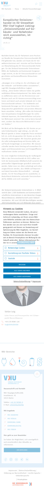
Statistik (11, 259)
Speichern (22, 265)
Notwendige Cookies (16, 248)
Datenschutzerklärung (26, 243)
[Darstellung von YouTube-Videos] (5, 253)
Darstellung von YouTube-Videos (21, 253)
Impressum (36, 281)
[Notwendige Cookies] (5, 248)
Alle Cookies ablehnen (22, 270)
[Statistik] (5, 259)
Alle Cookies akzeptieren (22, 276)
